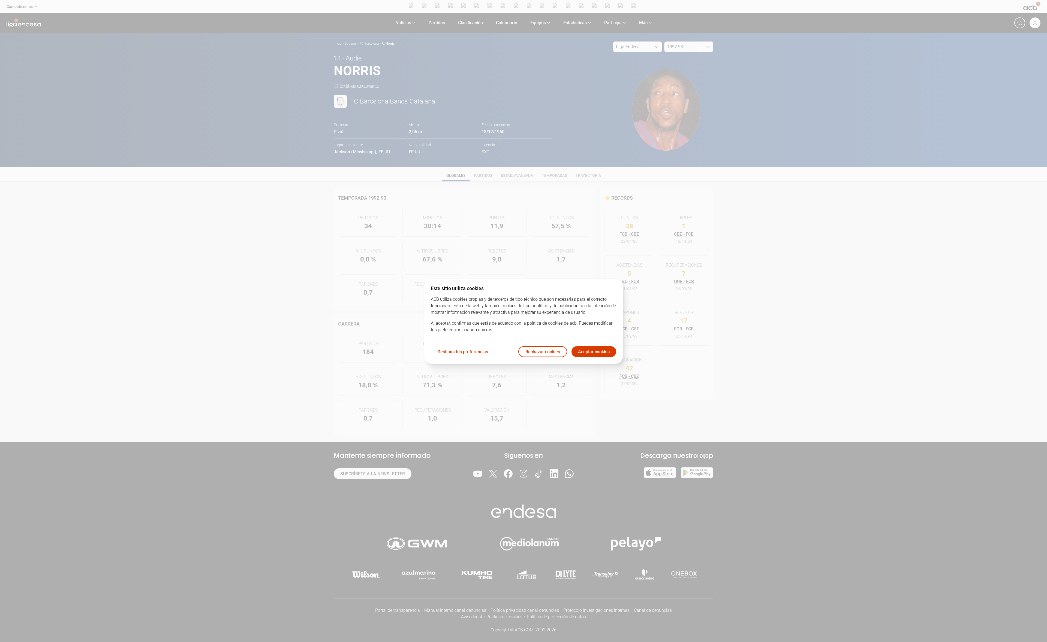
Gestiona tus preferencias (462, 351)
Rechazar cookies (542, 351)
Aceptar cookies (594, 351)
